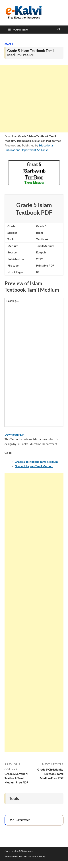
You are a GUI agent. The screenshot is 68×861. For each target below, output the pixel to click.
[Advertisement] (34, 98)
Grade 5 (9, 44)
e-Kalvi (29, 851)
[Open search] (59, 29)
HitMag (40, 856)
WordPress (24, 856)
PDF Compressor (20, 819)
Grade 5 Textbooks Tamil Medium (36, 461)
